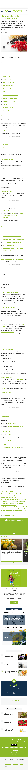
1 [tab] (13, 562)
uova (5, 444)
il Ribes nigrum (20, 379)
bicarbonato (6, 431)
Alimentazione (6, 515)
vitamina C (6, 215)
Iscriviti (14, 744)
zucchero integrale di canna (15, 426)
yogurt (24, 324)
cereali (3, 326)
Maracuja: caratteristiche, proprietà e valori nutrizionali (6, 527)
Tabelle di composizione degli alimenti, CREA (13, 510)
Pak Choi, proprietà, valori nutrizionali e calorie (20, 523)
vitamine (12, 213)
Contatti (12, 759)
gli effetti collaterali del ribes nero (16, 388)
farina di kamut (12, 423)
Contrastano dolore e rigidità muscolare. (14, 239)
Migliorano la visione (8, 245)
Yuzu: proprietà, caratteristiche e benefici (6, 523)
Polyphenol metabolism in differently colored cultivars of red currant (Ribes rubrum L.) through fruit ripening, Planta (13, 495)
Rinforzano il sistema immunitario (12, 236)
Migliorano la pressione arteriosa (12, 242)
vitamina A (21, 213)
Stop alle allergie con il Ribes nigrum (12, 255)
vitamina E (12, 215)
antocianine (6, 210)
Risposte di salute (13, 761)
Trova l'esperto (20, 759)
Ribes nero (6, 147)
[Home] (14, 11)
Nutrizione (12, 515)
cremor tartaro (13, 429)
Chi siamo (5, 759)
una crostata (14, 335)
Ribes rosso (6, 144)
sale (10, 434)
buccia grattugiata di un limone (11, 447)
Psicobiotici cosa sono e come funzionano (21, 526)
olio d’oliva (10, 441)
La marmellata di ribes (7, 332)
